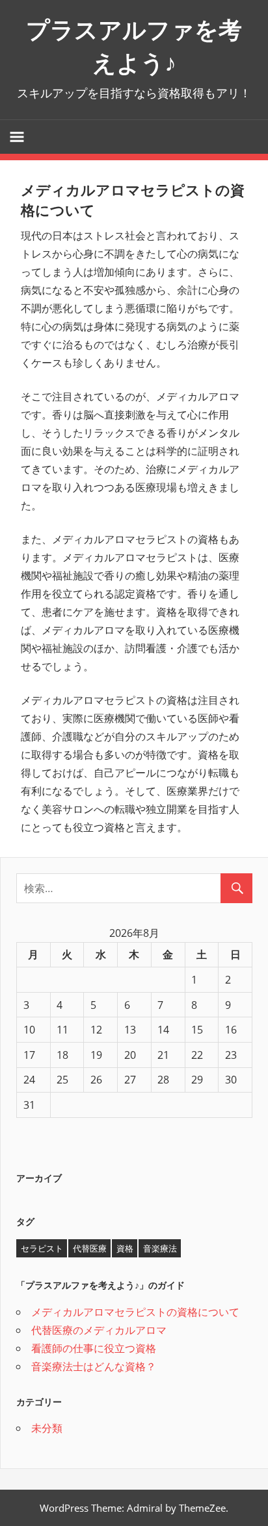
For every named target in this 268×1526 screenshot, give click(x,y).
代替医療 (90, 1248)
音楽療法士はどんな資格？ (93, 1366)
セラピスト (42, 1248)
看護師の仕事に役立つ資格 (93, 1348)
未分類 (46, 1428)
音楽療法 (160, 1248)
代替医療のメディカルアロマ (99, 1330)
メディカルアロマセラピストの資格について (135, 1312)
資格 (124, 1248)
